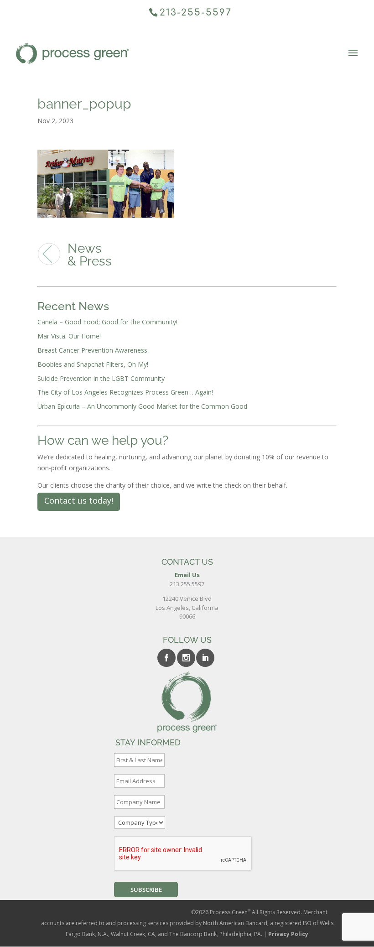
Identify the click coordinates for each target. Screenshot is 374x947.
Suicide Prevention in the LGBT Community (101, 378)
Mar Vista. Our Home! (69, 336)
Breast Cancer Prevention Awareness (92, 350)
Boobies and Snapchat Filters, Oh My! (92, 364)
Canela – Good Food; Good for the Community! (107, 321)
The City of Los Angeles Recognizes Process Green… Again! (125, 392)
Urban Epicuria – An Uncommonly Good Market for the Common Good (142, 406)
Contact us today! (78, 500)
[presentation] (183, 854)
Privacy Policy (288, 934)
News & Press (90, 255)
